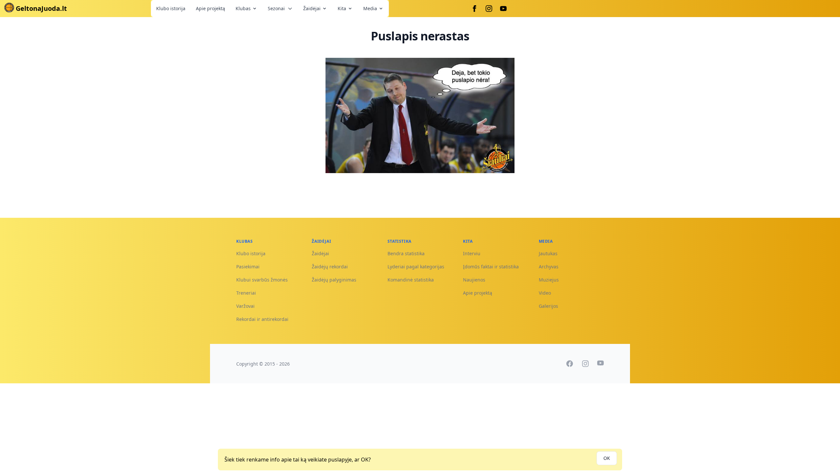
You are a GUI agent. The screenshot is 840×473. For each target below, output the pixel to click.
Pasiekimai (248, 266)
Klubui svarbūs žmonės (262, 280)
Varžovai (245, 306)
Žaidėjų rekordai (330, 266)
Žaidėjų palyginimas (334, 280)
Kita (342, 8)
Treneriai (246, 293)
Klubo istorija (170, 8)
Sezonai (276, 8)
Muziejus (549, 280)
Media (370, 8)
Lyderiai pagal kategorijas (416, 266)
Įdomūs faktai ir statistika (491, 266)
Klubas (243, 8)
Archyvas (548, 266)
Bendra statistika (406, 253)
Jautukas (548, 253)
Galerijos (548, 306)
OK (606, 458)
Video (545, 293)
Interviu (471, 253)
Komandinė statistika (411, 280)
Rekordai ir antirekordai (262, 319)
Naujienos (474, 280)
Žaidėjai (312, 8)
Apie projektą (210, 8)
